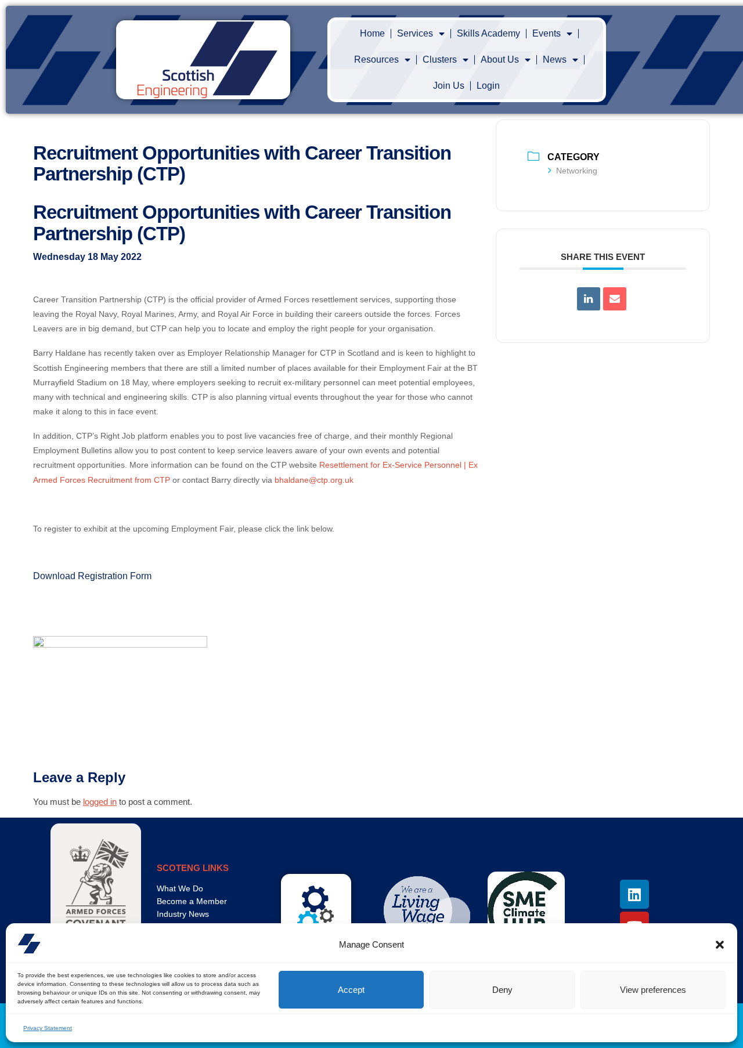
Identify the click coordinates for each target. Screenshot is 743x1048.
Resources (376, 59)
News (555, 59)
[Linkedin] (588, 298)
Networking (576, 170)
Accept (351, 990)
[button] (720, 945)
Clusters (440, 59)
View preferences (653, 990)
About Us (500, 59)
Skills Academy (488, 33)
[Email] (614, 298)
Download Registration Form (92, 576)
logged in (100, 802)
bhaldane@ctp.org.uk (314, 480)
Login (488, 86)
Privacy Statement (47, 1028)
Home (372, 33)
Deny (502, 990)
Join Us (448, 86)
